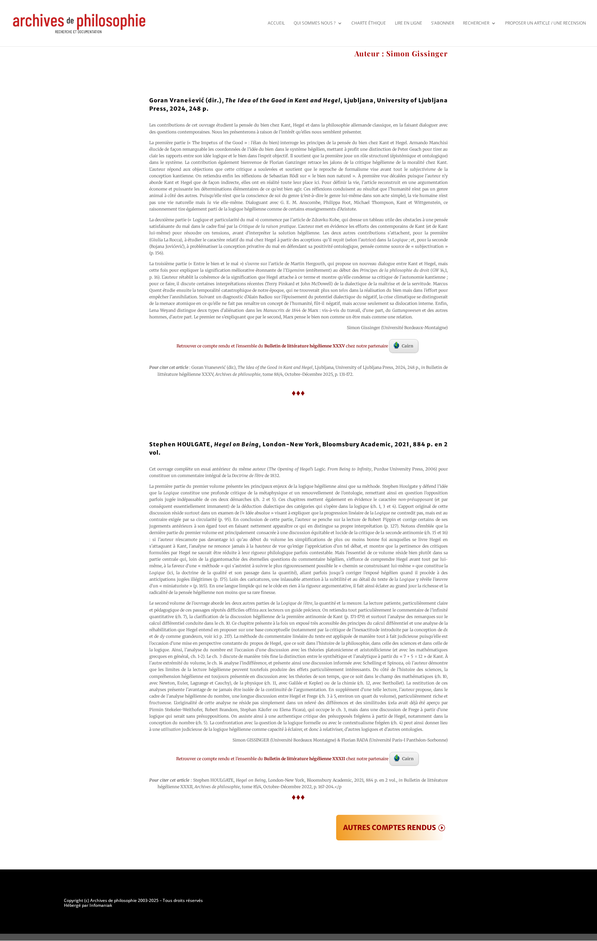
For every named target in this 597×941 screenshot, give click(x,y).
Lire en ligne (408, 23)
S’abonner (442, 23)
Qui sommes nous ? (314, 23)
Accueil (276, 23)
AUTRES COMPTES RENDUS (389, 827)
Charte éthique (368, 23)
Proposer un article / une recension (545, 23)
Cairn (407, 345)
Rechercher (476, 23)
